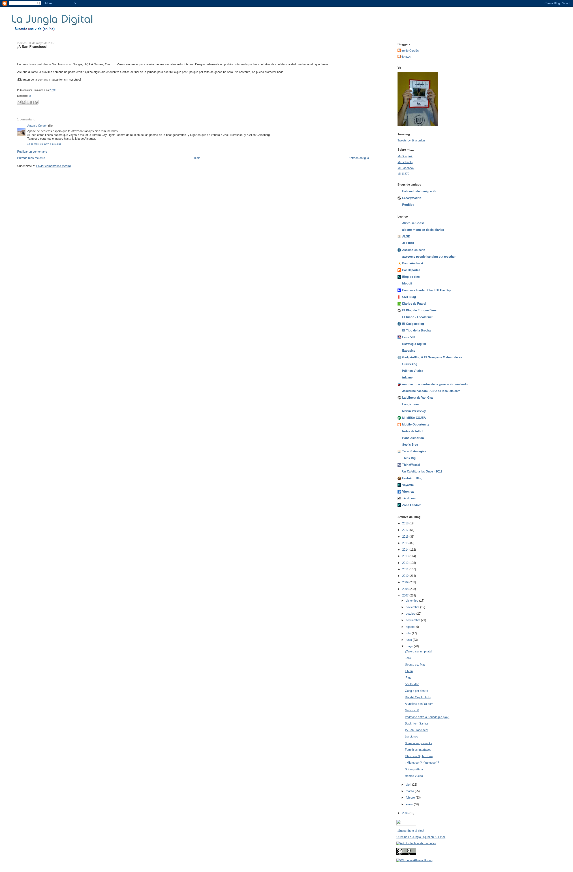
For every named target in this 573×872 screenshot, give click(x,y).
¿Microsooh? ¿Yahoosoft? (422, 762)
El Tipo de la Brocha (416, 330)
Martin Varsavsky (414, 411)
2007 (405, 595)
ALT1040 (408, 243)
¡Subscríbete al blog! (410, 830)
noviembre (413, 607)
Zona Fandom (411, 505)
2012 (405, 562)
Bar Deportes (411, 270)
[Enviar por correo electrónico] (19, 102)
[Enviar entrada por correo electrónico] (56, 90)
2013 (405, 556)
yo (30, 95)
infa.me (407, 377)
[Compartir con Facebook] (32, 102)
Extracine (408, 350)
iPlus (408, 677)
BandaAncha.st (412, 263)
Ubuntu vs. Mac (415, 664)
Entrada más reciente (31, 158)
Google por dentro (416, 690)
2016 (405, 536)
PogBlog (408, 204)
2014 (405, 549)
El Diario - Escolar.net (417, 317)
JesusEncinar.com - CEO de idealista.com (431, 391)
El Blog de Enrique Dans (419, 310)
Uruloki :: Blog (412, 478)
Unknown (405, 56)
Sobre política (414, 769)
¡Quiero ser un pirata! (418, 651)
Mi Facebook (406, 168)
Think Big (409, 458)
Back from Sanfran (417, 723)
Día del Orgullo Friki (418, 697)
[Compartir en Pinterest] (36, 102)
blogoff (407, 283)
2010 (405, 575)
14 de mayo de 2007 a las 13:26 (44, 144)
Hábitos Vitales (412, 370)
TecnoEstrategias (414, 451)
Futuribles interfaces (418, 749)
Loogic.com (410, 404)
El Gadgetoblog (413, 323)
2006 (405, 813)
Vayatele (408, 485)
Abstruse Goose (413, 223)
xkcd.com (409, 498)
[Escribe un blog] (23, 102)
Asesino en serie (413, 250)
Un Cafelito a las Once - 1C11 (422, 471)
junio (409, 639)
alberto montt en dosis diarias (423, 229)
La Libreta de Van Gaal (418, 397)
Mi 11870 (403, 173)
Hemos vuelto (414, 776)
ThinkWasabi (411, 464)
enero (410, 804)
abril (409, 784)
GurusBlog (409, 364)
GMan (409, 671)
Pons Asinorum (413, 438)
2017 (405, 530)
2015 (405, 543)
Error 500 (408, 337)
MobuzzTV (412, 710)
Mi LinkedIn (405, 162)
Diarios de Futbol (414, 303)
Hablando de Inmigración (419, 191)
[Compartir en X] (28, 102)
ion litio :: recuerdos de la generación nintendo (435, 384)
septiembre (413, 620)
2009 (405, 582)
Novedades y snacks (418, 743)
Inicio (196, 158)
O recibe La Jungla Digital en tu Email (420, 837)
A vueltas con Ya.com (419, 703)
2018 (405, 523)
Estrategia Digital (414, 344)
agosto (410, 626)
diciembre (412, 600)
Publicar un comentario (32, 151)
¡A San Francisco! (32, 47)
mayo (410, 646)
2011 (405, 569)
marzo (410, 791)
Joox (408, 658)
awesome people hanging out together (428, 256)
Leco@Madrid (411, 198)
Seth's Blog (410, 444)
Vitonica (408, 491)
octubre (411, 613)
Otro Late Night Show (419, 756)
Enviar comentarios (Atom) (53, 166)
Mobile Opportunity (415, 424)
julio (409, 633)
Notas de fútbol (412, 431)
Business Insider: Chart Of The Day (426, 290)
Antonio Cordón (37, 125)
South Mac (412, 684)
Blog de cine (411, 276)
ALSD (406, 236)
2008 (405, 589)
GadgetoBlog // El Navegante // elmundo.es (432, 357)
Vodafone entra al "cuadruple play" (427, 717)
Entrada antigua (359, 158)
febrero (411, 797)
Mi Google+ (405, 156)
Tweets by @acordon (411, 140)
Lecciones (411, 736)
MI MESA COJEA (414, 417)
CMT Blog (409, 297)
